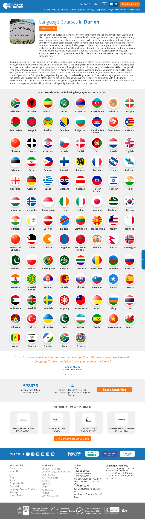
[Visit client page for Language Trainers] (90, 510)
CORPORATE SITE (50, 495)
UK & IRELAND (49, 474)
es (116, 4)
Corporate (100, 9)
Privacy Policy (16, 495)
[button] (65, 374)
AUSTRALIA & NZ (50, 477)
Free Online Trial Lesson (127, 9)
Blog (12, 477)
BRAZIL (45, 480)
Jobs (12, 474)
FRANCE (45, 492)
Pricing (90, 9)
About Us (14, 471)
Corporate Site (17, 483)
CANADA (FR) (63, 471)
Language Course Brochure (23, 489)
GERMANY (46, 483)
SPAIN (44, 486)
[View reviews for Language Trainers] (116, 511)
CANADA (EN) (48, 471)
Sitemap (14, 492)
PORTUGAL (47, 489)
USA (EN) (46, 468)
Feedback (14, 486)
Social (12, 480)
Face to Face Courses (57, 9)
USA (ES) (56, 468)
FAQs (110, 9)
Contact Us (15, 468)
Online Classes (77, 9)
